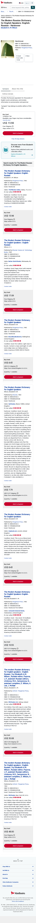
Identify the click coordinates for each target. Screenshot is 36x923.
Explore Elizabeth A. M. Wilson (18, 155)
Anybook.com (12, 531)
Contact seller (8, 206)
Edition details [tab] (7, 94)
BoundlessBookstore (15, 336)
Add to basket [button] (18, 133)
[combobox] (20, 7)
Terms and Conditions (18, 901)
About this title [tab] (17, 89)
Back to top (18, 861)
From (19, 58)
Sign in (27, 3)
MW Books (11, 795)
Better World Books (14, 261)
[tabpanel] (17, 103)
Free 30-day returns (18, 139)
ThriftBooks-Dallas (14, 190)
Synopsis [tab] (5, 89)
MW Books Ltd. (13, 702)
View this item (6, 120)
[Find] (33, 7)
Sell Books (11, 404)
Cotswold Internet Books (16, 611)
